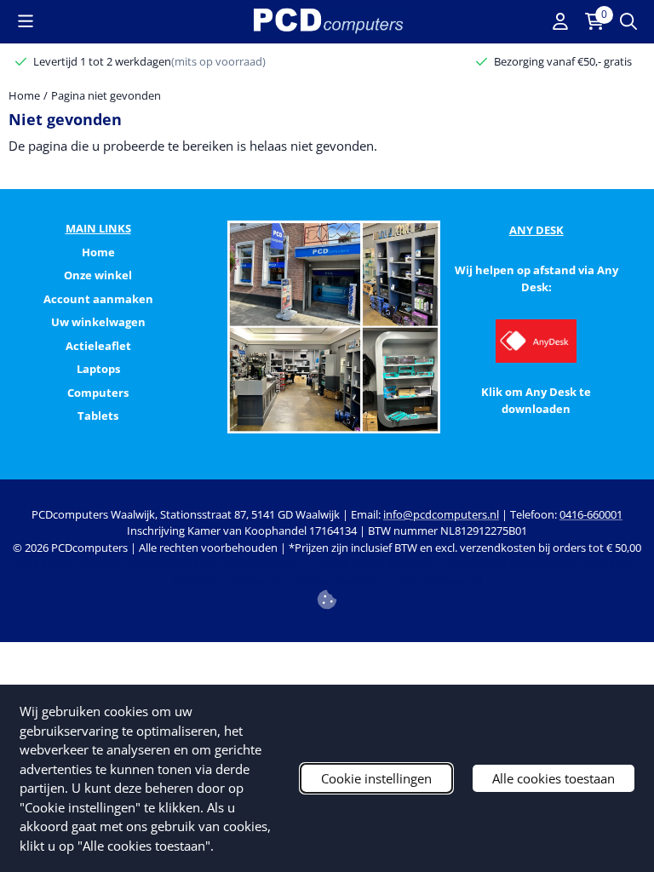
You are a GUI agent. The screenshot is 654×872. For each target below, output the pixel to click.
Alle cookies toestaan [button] (553, 778)
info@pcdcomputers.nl (441, 514)
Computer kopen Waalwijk (235, 563)
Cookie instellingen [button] (376, 778)
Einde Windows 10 (436, 580)
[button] (26, 21)
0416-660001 (590, 514)
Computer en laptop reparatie (303, 580)
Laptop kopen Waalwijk (372, 563)
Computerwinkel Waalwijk (508, 563)
